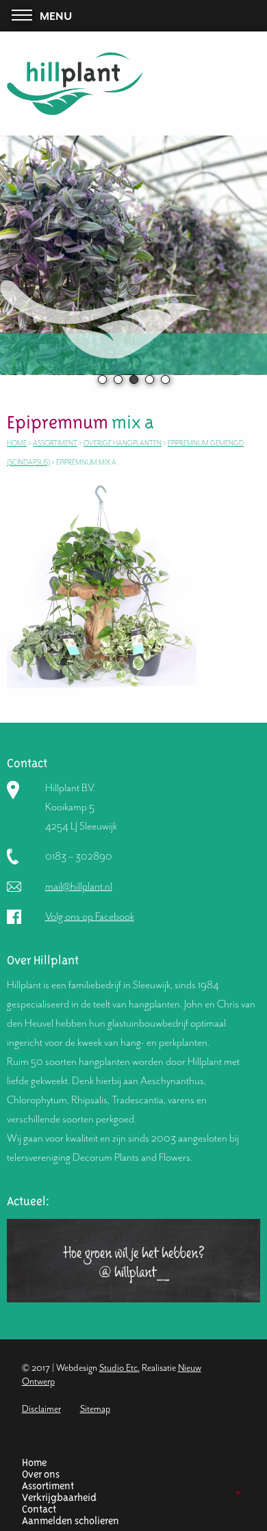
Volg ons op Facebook (89, 916)
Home (34, 1463)
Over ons (41, 1474)
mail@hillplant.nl (78, 886)
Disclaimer (41, 1409)
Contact (39, 1509)
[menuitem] (128, 1463)
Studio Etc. (119, 1368)
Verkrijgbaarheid (59, 1498)
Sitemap (95, 1409)
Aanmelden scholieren (70, 1521)
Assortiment (48, 1486)
